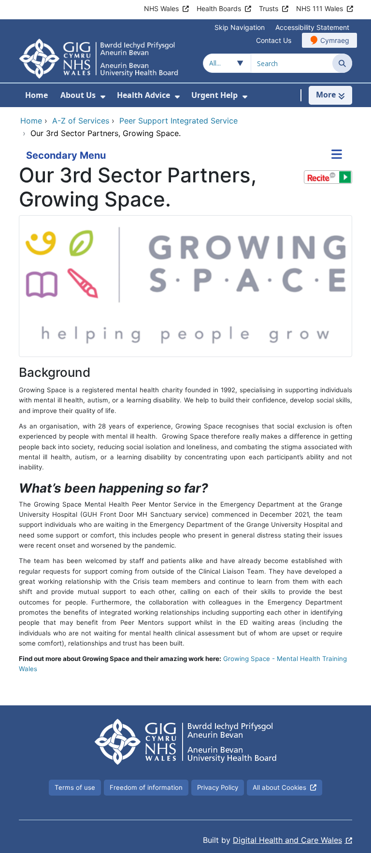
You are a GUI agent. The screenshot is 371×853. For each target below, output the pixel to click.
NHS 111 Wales (319, 8)
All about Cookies (279, 787)
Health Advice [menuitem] (143, 95)
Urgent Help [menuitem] (214, 95)
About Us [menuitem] (78, 95)
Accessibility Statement (312, 27)
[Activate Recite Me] (328, 177)
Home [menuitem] (36, 95)
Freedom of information (146, 787)
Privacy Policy (217, 787)
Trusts (268, 8)
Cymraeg (334, 40)
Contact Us (273, 40)
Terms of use (75, 787)
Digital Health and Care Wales (287, 840)
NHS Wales (161, 8)
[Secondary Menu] (336, 155)
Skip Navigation (239, 27)
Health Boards (219, 8)
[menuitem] (103, 96)
